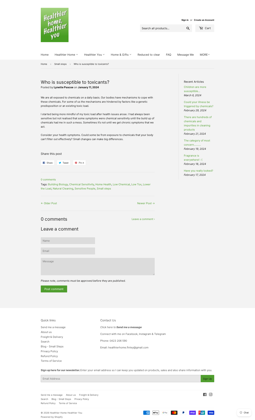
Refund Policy (49, 356)
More (204, 54)
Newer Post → (146, 203)
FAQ (168, 54)
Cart (207, 28)
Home (45, 54)
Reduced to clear (149, 54)
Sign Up (207, 378)
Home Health (103, 184)
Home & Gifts (120, 54)
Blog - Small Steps (52, 346)
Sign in (185, 20)
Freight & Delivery (52, 337)
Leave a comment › (143, 219)
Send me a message (53, 327)
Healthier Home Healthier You (66, 412)
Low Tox (136, 184)
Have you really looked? (198, 170)
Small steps (60, 64)
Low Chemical (121, 184)
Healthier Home (65, 54)
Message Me (185, 54)
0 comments (48, 179)
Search (45, 341)
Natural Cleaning (63, 188)
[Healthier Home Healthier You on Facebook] (205, 395)
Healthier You (93, 54)
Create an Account (204, 20)
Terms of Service (51, 360)
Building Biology (58, 184)
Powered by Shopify (52, 416)
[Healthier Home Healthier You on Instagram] (210, 395)
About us (46, 332)
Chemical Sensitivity (81, 184)
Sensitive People (85, 188)
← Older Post (49, 203)
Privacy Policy (49, 351)
